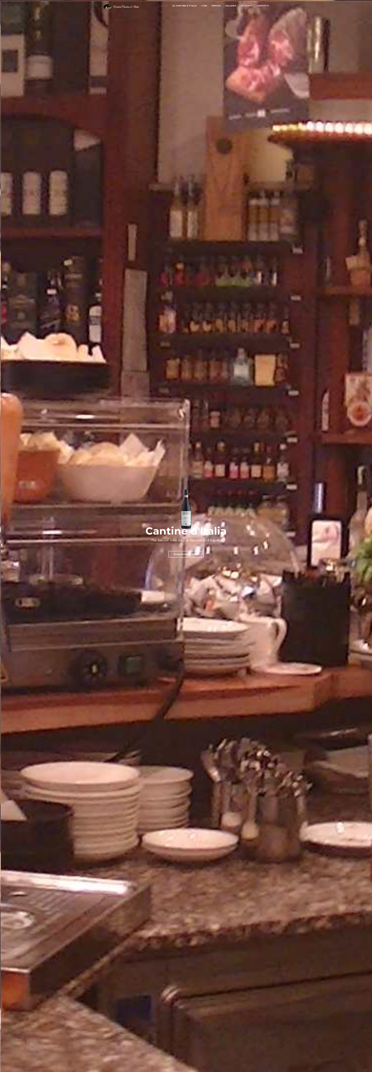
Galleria (230, 6)
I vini (204, 6)
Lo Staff (246, 6)
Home (164, 6)
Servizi (216, 6)
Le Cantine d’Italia (184, 6)
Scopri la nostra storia (186, 554)
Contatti (263, 6)
